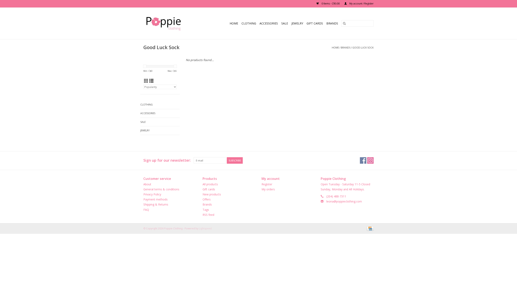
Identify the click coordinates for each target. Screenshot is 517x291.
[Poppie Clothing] (167, 23)
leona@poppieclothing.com (344, 201)
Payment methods (155, 199)
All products (210, 184)
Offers (207, 199)
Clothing (249, 23)
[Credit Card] (369, 228)
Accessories (269, 23)
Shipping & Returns (155, 204)
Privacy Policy (152, 194)
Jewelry (297, 23)
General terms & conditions (161, 189)
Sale (284, 23)
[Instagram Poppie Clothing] (370, 160)
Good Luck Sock (363, 47)
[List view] (151, 81)
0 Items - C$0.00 (330, 3)
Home (234, 23)
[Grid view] (146, 81)
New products (212, 194)
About (147, 184)
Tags (206, 210)
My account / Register (361, 3)
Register (267, 184)
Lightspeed (205, 228)
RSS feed (208, 215)
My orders (268, 189)
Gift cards (315, 23)
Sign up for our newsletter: (167, 160)
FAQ (146, 210)
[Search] (344, 23)
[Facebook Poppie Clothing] (363, 160)
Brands (332, 23)
